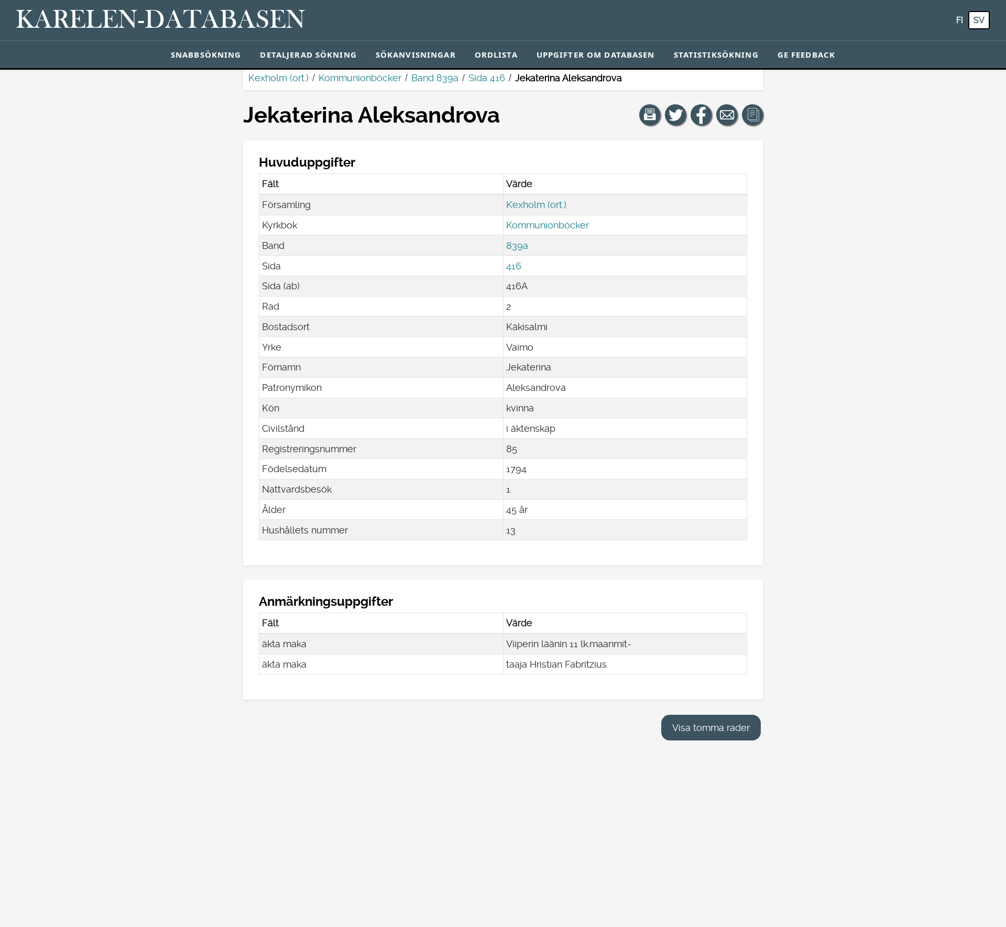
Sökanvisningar (416, 54)
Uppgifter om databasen (596, 54)
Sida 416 (486, 77)
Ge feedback (806, 54)
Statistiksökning (716, 54)
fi (959, 20)
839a (517, 245)
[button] (649, 114)
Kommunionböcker (360, 77)
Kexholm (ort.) (278, 77)
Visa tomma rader (711, 727)
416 (513, 265)
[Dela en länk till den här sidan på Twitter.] (675, 114)
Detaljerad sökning (308, 54)
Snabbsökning (206, 54)
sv (979, 20)
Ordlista (496, 54)
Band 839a (434, 77)
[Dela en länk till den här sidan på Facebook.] (701, 114)
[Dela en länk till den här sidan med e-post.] (726, 114)
